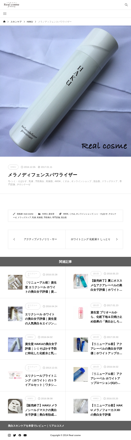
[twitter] (14, 435)
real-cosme (28, 214)
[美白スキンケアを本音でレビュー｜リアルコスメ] (16, 5)
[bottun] (126, 4)
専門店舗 (56, 217)
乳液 (31, 181)
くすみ (66, 181)
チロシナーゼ (23, 184)
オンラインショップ (81, 181)
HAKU (45, 214)
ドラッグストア (110, 181)
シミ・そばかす (19, 181)
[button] (5, 14)
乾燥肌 (49, 181)
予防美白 (39, 181)
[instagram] (9, 435)
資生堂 (51, 214)
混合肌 (96, 181)
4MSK (58, 181)
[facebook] (19, 435)
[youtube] (25, 435)
